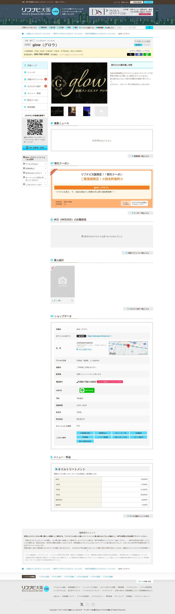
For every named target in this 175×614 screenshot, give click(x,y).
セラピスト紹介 (36, 86)
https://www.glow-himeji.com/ (95, 336)
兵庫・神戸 (29, 40)
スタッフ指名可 (138, 437)
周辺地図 (31, 107)
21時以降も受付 (85, 433)
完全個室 (85, 437)
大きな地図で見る (85, 349)
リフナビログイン (97, 596)
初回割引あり (103, 433)
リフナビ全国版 (29, 577)
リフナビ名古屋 (82, 576)
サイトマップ (119, 596)
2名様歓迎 (138, 433)
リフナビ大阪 (44, 576)
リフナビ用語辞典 (146, 587)
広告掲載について (68, 596)
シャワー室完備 (103, 437)
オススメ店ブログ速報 (107, 587)
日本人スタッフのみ (121, 437)
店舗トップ (32, 65)
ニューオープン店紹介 (90, 587)
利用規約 (129, 596)
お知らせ (56, 596)
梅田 (76, 27)
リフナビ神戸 (56, 576)
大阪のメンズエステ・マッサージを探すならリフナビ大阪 (88, 610)
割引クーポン (33, 100)
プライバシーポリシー (142, 596)
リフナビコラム (132, 587)
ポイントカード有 (120, 433)
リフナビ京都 (69, 576)
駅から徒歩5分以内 (85, 441)
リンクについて (107, 590)
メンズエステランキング (91, 590)
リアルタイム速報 (59, 587)
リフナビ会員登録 (83, 596)
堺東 (69, 27)
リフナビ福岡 (108, 576)
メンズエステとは (59, 590)
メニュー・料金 (34, 93)
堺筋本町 (44, 27)
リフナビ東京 (95, 576)
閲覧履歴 (100, 28)
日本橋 (61, 27)
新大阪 (53, 27)
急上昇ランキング (74, 590)
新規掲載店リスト (74, 587)
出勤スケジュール (36, 79)
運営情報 (109, 596)
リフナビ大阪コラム (87, 28)
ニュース (31, 72)
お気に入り (110, 28)
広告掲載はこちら (132, 590)
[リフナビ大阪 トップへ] (40, 12)
